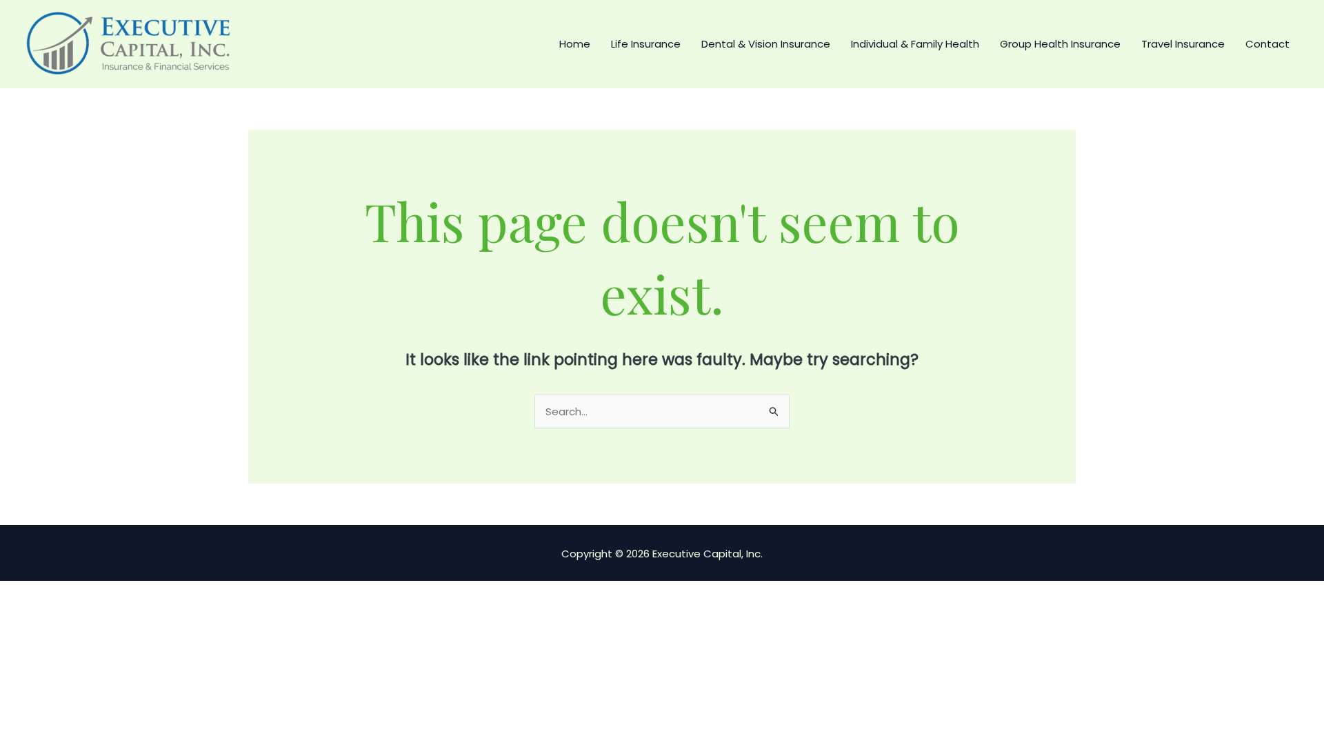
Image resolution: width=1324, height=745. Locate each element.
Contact (1267, 44)
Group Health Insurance (1060, 44)
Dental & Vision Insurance (765, 44)
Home (574, 44)
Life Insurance (646, 44)
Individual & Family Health (915, 44)
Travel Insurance (1183, 44)
